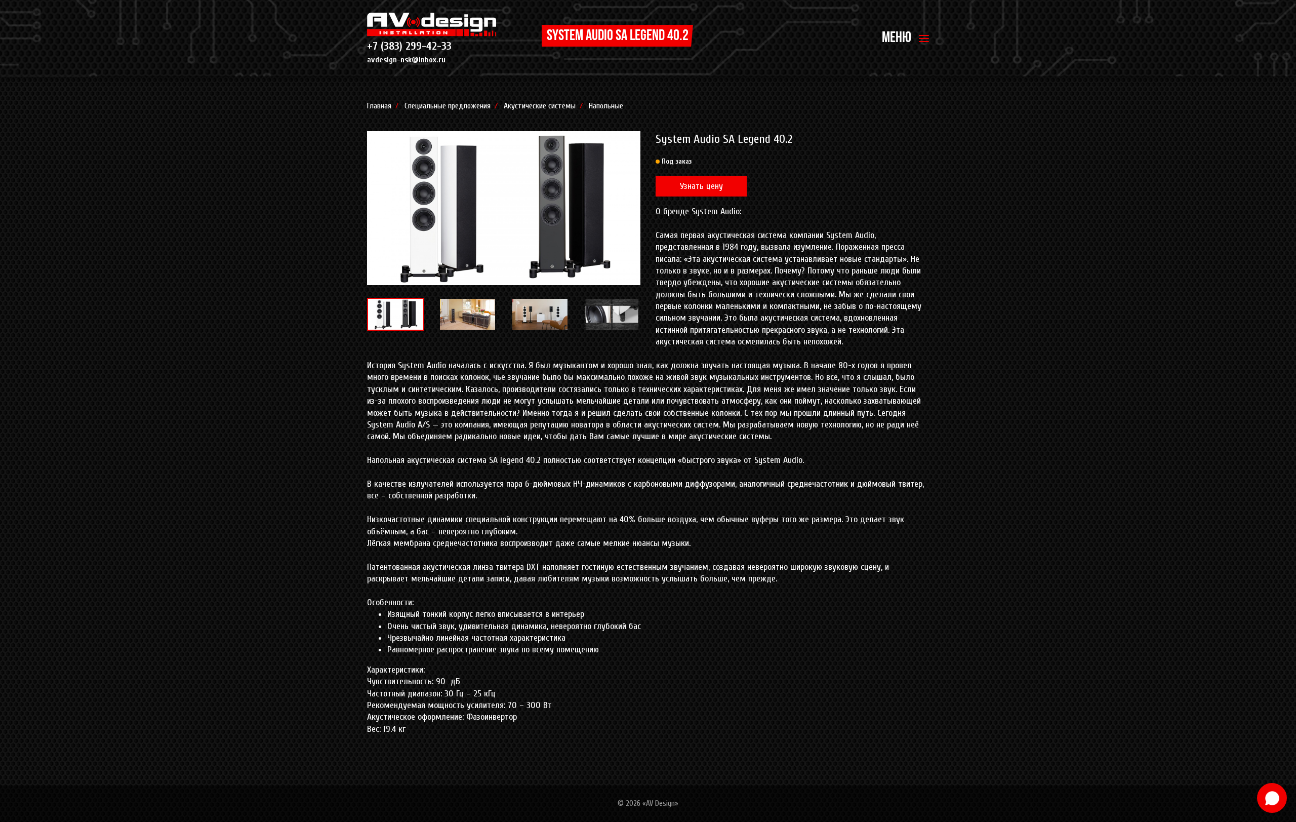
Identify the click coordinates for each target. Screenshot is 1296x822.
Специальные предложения (447, 105)
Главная (379, 105)
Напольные (606, 105)
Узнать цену (701, 186)
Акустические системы (540, 105)
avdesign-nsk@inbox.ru (406, 60)
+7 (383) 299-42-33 (409, 46)
